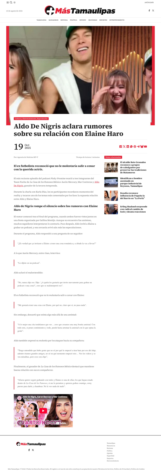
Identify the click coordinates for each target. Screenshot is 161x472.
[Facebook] (120, 146)
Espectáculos (42, 118)
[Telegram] (138, 146)
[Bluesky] (142, 146)
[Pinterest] (135, 146)
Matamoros (53, 20)
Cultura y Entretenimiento (25, 118)
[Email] (145, 146)
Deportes (103, 20)
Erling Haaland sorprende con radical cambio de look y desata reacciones (133, 209)
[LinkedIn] (128, 146)
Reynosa (64, 20)
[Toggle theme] (14, 2)
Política (73, 20)
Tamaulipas (41, 20)
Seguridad (92, 20)
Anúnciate (149, 2)
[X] (124, 146)
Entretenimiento (116, 20)
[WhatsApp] (131, 146)
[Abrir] (7, 2)
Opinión (82, 20)
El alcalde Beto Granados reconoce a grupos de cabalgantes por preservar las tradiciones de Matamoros (133, 167)
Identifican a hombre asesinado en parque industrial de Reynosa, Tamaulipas (131, 182)
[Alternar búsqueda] (11, 2)
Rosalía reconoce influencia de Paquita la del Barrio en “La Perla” (132, 196)
